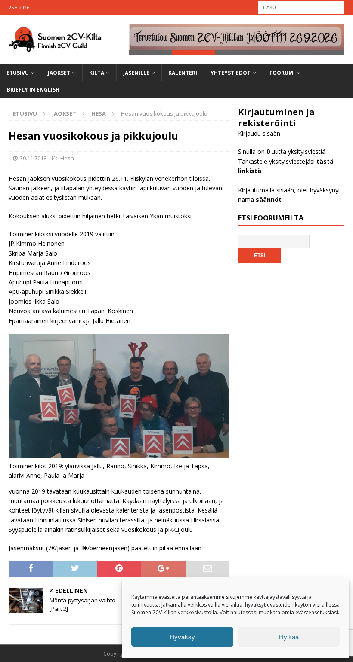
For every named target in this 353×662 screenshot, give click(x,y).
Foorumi (282, 72)
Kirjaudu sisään (259, 133)
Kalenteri (182, 72)
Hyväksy (182, 637)
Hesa (67, 158)
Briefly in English (33, 89)
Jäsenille (136, 72)
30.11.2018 (33, 158)
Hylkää (289, 637)
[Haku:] (301, 7)
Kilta (96, 72)
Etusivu (17, 72)
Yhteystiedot (231, 72)
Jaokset (59, 72)
